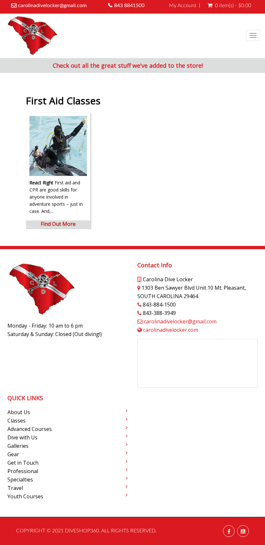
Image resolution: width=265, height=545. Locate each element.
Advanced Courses (29, 429)
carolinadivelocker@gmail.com (52, 5)
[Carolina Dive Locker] (32, 36)
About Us (18, 412)
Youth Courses (25, 496)
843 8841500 (129, 5)
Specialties (20, 479)
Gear (13, 454)
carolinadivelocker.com (170, 329)
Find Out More (58, 223)
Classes (16, 420)
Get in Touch (22, 462)
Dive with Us (22, 437)
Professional (22, 471)
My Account (182, 5)
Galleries (17, 445)
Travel (15, 488)
